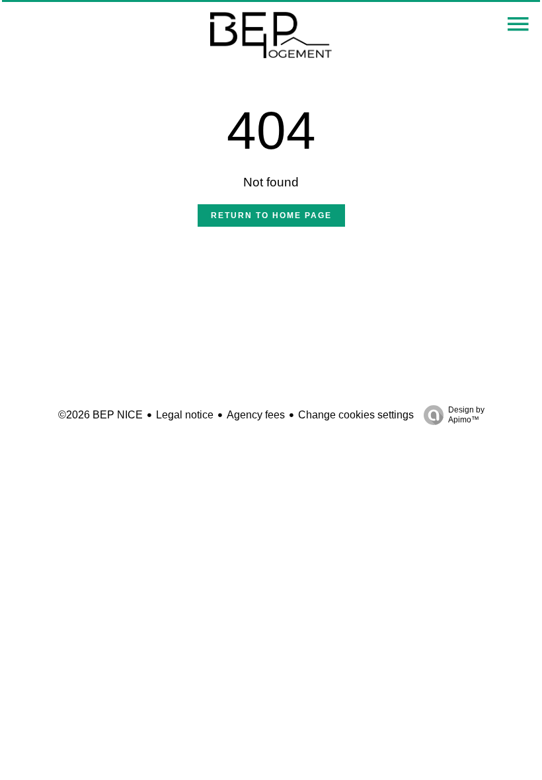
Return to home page (271, 215)
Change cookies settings (356, 414)
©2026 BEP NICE (100, 414)
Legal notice (184, 414)
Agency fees (256, 414)
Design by (466, 414)
